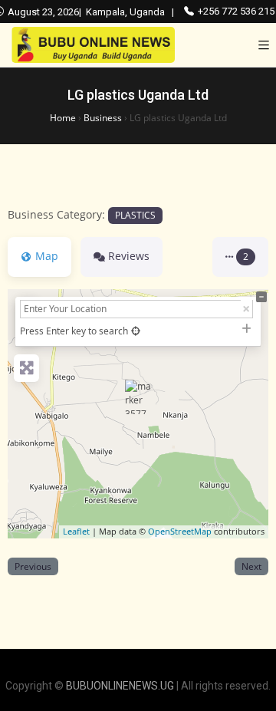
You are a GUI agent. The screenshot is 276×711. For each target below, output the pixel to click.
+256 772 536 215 (236, 11)
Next (251, 566)
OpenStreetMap (180, 531)
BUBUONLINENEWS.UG (120, 686)
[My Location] (135, 330)
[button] (240, 257)
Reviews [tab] (129, 256)
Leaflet (76, 531)
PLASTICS (135, 215)
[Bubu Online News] (93, 45)
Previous (33, 566)
